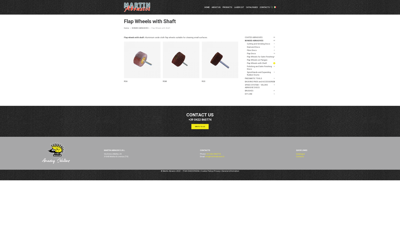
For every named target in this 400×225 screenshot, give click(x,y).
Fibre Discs (252, 50)
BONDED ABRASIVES (140, 28)
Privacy (217, 171)
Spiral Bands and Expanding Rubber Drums (259, 73)
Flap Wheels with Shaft (257, 63)
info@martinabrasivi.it (214, 156)
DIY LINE (248, 94)
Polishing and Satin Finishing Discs (259, 67)
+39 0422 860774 (213, 154)
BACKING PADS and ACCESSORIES (260, 82)
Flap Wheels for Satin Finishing (260, 57)
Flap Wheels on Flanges (257, 60)
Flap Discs (251, 53)
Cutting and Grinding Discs (258, 44)
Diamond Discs (253, 47)
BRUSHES (249, 91)
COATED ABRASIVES (254, 37)
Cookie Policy (207, 171)
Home (126, 28)
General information (230, 171)
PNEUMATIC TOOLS (253, 78)
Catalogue (300, 154)
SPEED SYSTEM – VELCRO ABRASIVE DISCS (256, 86)
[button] (200, 126)
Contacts (300, 156)
